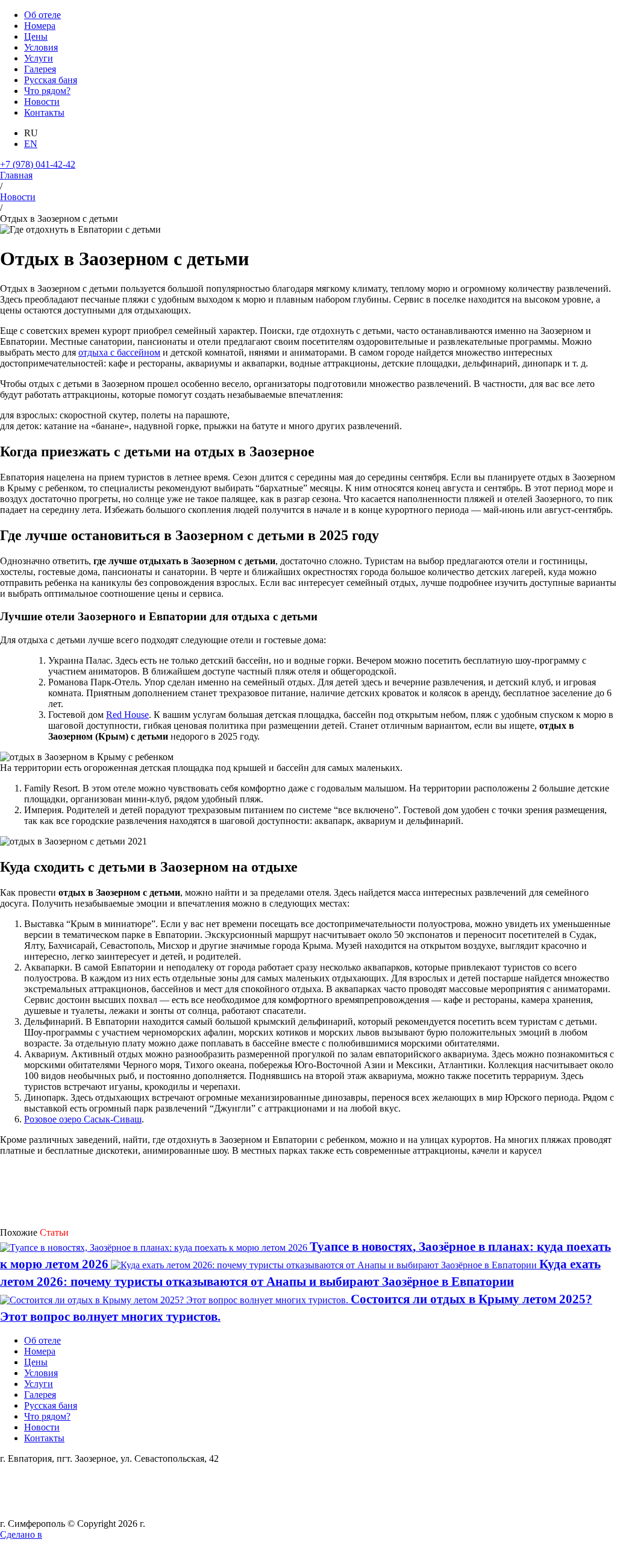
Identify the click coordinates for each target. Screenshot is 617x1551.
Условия (41, 47)
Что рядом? (47, 91)
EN (30, 144)
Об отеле (42, 15)
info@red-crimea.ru (37, 1480)
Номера (39, 25)
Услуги (38, 58)
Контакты (44, 112)
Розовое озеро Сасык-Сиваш (83, 1119)
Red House (127, 714)
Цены (36, 36)
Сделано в (21, 1534)
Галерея (40, 69)
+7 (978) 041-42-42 (37, 164)
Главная (16, 175)
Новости (42, 101)
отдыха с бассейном (119, 352)
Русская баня (50, 80)
